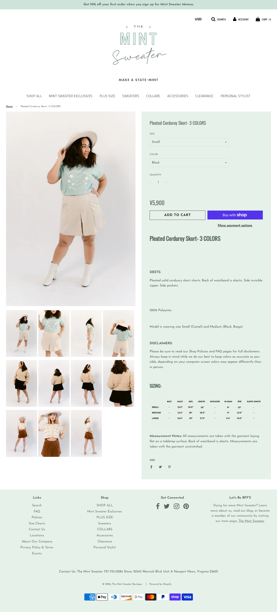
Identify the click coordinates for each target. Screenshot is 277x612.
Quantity (155, 175)
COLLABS (153, 96)
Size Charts (37, 523)
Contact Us (37, 529)
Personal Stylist (235, 96)
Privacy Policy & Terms (36, 547)
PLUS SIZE (107, 96)
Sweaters (130, 96)
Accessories (177, 96)
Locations (37, 535)
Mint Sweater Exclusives (70, 96)
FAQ (37, 511)
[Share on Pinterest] (169, 467)
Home (9, 106)
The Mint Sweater (251, 521)
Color (154, 154)
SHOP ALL (34, 96)
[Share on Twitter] (160, 467)
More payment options (235, 225)
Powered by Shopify (160, 584)
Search (37, 505)
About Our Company (37, 541)
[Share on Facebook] (152, 467)
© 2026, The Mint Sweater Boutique (122, 584)
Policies (37, 517)
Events (37, 553)
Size (152, 134)
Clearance (204, 96)
